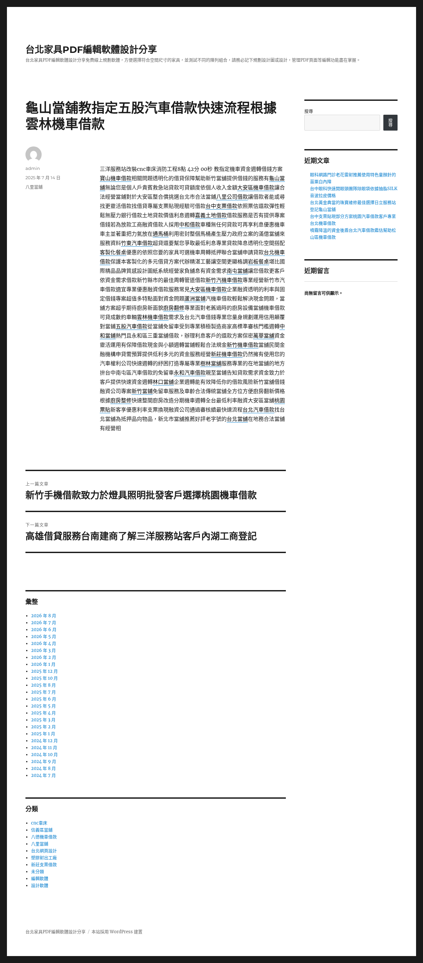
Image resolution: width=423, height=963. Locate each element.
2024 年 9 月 (43, 761)
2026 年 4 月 (43, 643)
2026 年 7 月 (43, 622)
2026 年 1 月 (43, 664)
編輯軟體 (39, 878)
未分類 (37, 871)
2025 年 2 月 (43, 727)
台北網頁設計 (44, 851)
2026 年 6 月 (44, 629)
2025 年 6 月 (43, 699)
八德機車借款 (44, 837)
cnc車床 (39, 823)
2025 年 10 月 (44, 678)
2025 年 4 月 (43, 713)
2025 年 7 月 (43, 692)
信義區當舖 (42, 830)
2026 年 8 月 (43, 616)
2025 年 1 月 (43, 734)
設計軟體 (39, 885)
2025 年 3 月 (43, 720)
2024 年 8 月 (43, 768)
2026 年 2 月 (43, 657)
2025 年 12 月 (44, 671)
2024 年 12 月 (44, 740)
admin (32, 168)
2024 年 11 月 (44, 747)
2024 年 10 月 (44, 754)
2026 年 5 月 (43, 636)
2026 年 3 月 (43, 650)
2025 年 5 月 (43, 706)
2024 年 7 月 (43, 775)
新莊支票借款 (44, 864)
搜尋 (308, 111)
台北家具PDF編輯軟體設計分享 (91, 49)
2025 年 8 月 (43, 685)
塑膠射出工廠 (44, 858)
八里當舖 (34, 186)
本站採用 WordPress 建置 (117, 932)
